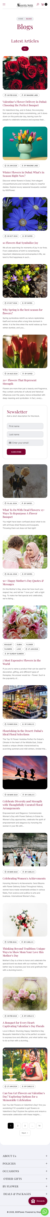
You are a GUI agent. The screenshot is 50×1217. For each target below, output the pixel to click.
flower (29, 645)
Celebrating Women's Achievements (24, 878)
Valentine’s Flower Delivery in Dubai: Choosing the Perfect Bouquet (25, 103)
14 (39, 1126)
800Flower (19, 1212)
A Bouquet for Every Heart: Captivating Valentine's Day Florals (23, 1024)
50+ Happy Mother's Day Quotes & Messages (23, 582)
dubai (19, 645)
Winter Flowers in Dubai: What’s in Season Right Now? (23, 173)
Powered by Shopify (34, 1212)
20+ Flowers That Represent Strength (19, 381)
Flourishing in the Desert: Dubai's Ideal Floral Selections (23, 732)
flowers (8, 649)
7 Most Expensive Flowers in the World (22, 662)
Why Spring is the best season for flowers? (23, 311)
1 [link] (10, 1126)
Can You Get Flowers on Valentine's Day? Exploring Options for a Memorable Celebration (24, 1096)
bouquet (8, 645)
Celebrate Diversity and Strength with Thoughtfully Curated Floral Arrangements (23, 804)
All (25, 49)
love (19, 649)
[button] (38, 4)
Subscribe (16, 452)
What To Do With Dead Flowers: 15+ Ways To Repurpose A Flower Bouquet (24, 513)
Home (20, 19)
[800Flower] (25, 4)
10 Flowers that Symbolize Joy (20, 242)
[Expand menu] (4, 4)
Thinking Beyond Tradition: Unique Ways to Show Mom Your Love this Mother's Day (24, 952)
